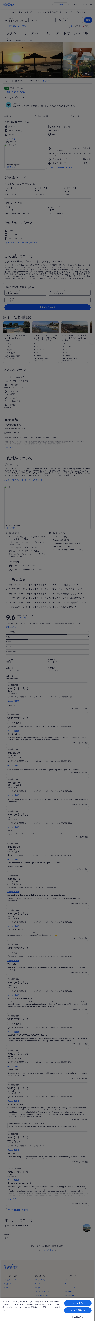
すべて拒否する (78, 1310)
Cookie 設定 (77, 1317)
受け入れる (78, 1303)
